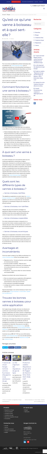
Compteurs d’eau (9, 413)
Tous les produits (9, 411)
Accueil (4, 14)
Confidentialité (37, 452)
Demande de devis (9, 429)
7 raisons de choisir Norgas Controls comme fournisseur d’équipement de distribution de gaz (39, 59)
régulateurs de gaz (24, 337)
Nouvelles (37, 32)
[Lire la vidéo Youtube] (17, 118)
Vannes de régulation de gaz (11, 416)
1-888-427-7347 (38, 6)
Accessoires (7, 418)
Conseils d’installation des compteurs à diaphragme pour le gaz (38, 92)
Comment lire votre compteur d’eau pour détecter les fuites (39, 84)
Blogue (8, 14)
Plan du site (43, 452)
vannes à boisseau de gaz (17, 65)
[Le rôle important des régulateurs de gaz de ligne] (16, 358)
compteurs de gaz (8, 339)
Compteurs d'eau (39, 37)
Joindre (6, 427)
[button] (5, 347)
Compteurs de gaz (39, 40)
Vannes (12, 38)
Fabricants (26, 411)
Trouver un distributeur (10, 430)
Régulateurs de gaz (9, 410)
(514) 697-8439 (27, 437)
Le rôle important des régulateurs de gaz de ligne (39, 67)
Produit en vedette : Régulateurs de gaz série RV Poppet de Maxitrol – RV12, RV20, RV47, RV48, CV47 (27, 371)
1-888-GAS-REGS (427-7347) (30, 439)
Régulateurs (38, 43)
